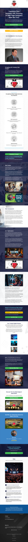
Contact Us (14, 536)
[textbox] (14, 14)
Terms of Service (14, 538)
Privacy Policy (14, 540)
